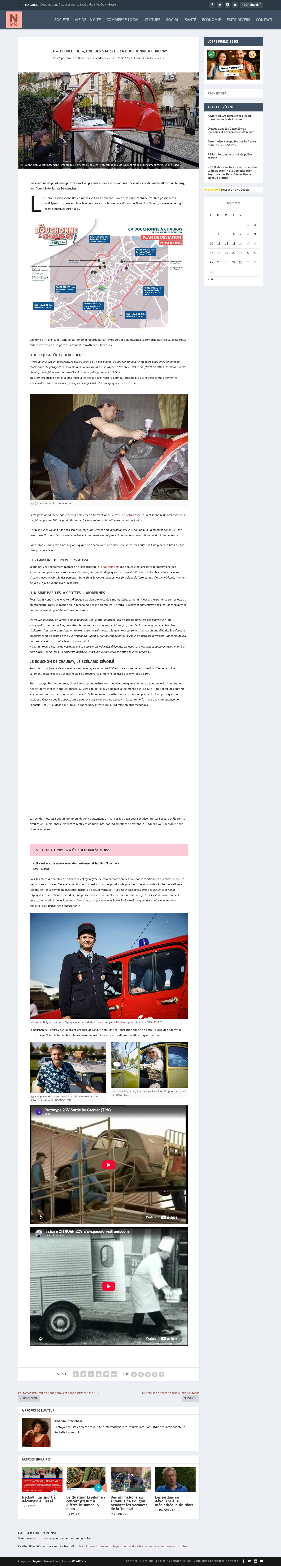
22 (247, 253)
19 (226, 253)
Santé (190, 20)
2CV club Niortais (123, 515)
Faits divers (238, 20)
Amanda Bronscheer (80, 58)
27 (233, 262)
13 (233, 243)
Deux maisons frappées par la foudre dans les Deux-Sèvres (232, 143)
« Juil (211, 279)
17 (211, 253)
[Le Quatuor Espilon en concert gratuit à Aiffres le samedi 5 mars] (86, 1479)
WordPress (79, 1561)
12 (226, 243)
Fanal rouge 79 (109, 567)
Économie (211, 20)
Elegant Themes (42, 1561)
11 (218, 243)
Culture (152, 20)
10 (211, 243)
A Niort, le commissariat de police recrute (67, 4)
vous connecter (42, 1538)
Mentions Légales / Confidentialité (165, 1561)
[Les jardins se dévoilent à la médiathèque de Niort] (175, 1479)
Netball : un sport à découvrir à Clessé (39, 1499)
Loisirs (138, 58)
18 (218, 253)
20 (233, 253)
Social (172, 20)
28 (240, 262)
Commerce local (122, 20)
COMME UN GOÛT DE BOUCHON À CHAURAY (81, 850)
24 (211, 262)
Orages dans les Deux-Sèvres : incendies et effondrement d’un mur (231, 130)
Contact (264, 20)
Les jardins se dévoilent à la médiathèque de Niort (174, 1501)
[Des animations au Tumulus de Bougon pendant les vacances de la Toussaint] (131, 1479)
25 (218, 262)
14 (240, 243)
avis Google (242, 189)
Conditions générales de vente (216, 1561)
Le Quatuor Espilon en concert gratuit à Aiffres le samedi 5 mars (85, 1503)
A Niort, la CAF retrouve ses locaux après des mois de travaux (230, 117)
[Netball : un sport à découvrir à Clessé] (42, 1479)
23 (255, 253)
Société (61, 20)
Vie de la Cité (88, 20)
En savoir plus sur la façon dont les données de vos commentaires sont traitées (137, 1546)
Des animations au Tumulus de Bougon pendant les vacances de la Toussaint (129, 1503)
